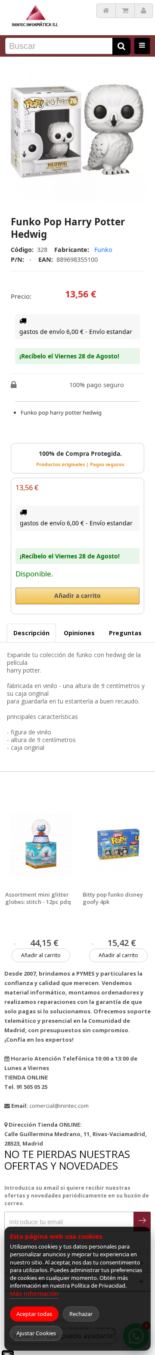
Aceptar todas (34, 1314)
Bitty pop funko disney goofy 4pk (113, 898)
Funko (103, 250)
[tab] (31, 633)
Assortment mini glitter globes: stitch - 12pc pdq (38, 898)
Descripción (31, 633)
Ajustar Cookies (36, 1333)
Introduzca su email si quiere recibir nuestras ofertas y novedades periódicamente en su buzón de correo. (76, 1195)
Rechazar (81, 1314)
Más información (34, 1293)
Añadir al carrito (41, 955)
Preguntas (125, 633)
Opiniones (79, 633)
